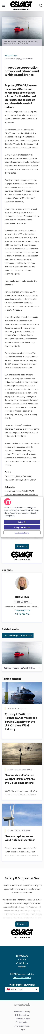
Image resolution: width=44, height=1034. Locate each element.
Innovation (9, 491)
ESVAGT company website (22, 974)
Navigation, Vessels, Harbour (17, 479)
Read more (22, 546)
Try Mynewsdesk (22, 1018)
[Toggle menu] (3, 6)
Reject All (22, 522)
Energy (33, 479)
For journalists (22, 1022)
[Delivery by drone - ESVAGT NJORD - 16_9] (22, 653)
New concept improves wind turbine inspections (20, 838)
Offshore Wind (20, 491)
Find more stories (22, 1026)
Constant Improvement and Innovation (21, 494)
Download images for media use (18, 635)
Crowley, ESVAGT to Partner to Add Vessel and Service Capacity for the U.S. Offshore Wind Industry (21, 721)
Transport (27, 476)
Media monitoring (22, 1011)
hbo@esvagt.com (22, 610)
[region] (22, 517)
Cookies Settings (22, 533)
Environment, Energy (13, 476)
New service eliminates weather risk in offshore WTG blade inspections (20, 778)
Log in (22, 1029)
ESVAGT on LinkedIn (22, 977)
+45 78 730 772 (22, 614)
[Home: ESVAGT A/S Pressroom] (21, 5)
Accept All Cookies (22, 527)
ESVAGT (30, 491)
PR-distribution (22, 1015)
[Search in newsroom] (41, 5)
